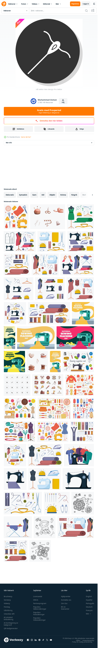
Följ (63, 102)
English (87, 596)
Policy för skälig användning (80, 642)
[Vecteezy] (3, 3)
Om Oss (63, 603)
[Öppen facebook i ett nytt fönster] (28, 640)
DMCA (35, 600)
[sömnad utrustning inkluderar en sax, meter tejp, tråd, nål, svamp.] (47, 216)
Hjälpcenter (64, 596)
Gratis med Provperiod (49, 111)
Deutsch (87, 607)
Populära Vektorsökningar (39, 608)
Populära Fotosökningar (38, 613)
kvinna (63, 195)
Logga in (86, 4)
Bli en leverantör (64, 608)
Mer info (9, 143)
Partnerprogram (39, 603)
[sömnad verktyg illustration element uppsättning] (47, 385)
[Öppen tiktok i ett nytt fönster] (43, 640)
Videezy (7, 603)
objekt (52, 195)
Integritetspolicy (86, 640)
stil (43, 195)
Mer (57, 4)
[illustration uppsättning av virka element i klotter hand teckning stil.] (40, 551)
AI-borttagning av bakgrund (11, 624)
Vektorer (11, 4)
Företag (7, 607)
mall (84, 195)
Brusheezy (8, 596)
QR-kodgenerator (11, 628)
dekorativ (10, 195)
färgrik (74, 195)
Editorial (46, 4)
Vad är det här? (26, 137)
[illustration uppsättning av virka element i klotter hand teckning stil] (83, 503)
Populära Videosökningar (39, 619)
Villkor (76, 640)
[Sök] (86, 10)
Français (87, 610)
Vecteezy (7, 600)
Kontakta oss (65, 600)
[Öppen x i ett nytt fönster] (47, 640)
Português (88, 603)
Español (87, 600)
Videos (34, 4)
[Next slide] (88, 195)
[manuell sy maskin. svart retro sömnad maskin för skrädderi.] (78, 479)
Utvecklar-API (9, 614)
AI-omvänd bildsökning (8, 618)
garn (34, 195)
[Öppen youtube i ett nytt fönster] (51, 640)
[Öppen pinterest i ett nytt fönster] (39, 640)
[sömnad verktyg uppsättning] (78, 361)
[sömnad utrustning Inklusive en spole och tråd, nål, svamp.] (37, 361)
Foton (23, 4)
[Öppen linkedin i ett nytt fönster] (36, 640)
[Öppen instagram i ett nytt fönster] (32, 640)
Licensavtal (37, 596)
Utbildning (8, 610)
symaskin (23, 195)
